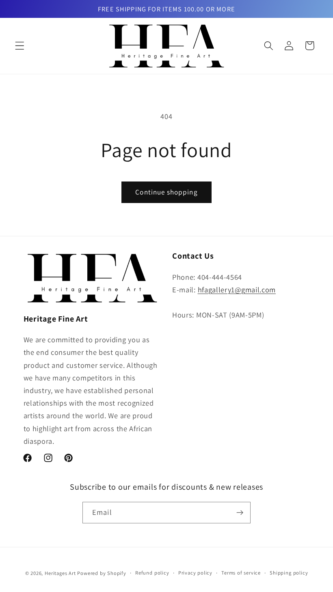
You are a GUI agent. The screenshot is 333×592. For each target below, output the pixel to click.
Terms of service (241, 572)
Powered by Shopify (101, 573)
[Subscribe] (239, 513)
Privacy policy (195, 572)
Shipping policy (289, 572)
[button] (19, 45)
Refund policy (152, 572)
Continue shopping (166, 192)
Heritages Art (60, 573)
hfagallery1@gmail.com (237, 289)
